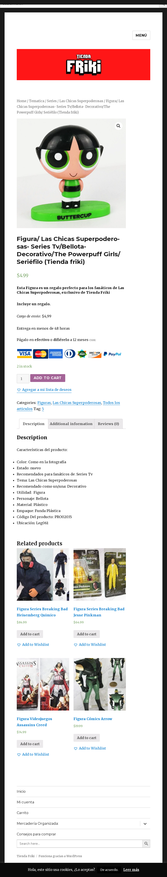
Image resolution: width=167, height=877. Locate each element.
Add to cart (48, 378)
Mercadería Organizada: (37, 823)
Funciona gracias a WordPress (60, 856)
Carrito (22, 813)
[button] (44, 390)
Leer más (131, 870)
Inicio (21, 791)
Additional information (71, 424)
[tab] (33, 424)
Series (52, 101)
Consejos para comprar (36, 834)
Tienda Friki (26, 856)
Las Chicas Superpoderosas (81, 101)
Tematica (36, 101)
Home (21, 101)
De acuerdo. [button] (109, 870)
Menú (141, 35)
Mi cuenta (25, 802)
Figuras (44, 402)
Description (34, 424)
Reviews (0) (108, 424)
